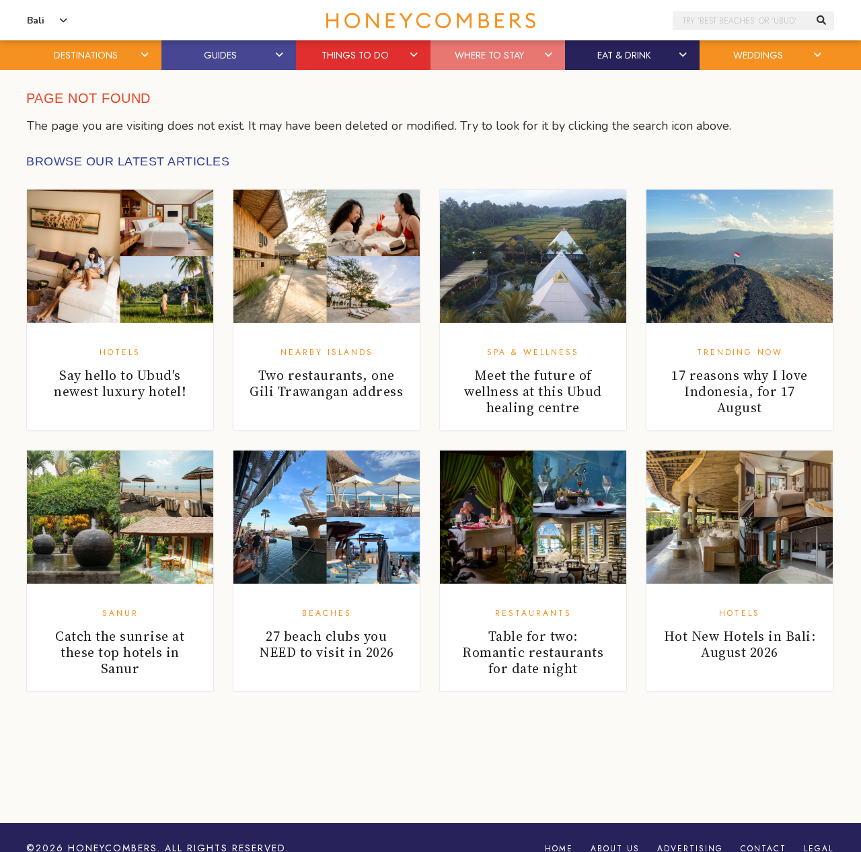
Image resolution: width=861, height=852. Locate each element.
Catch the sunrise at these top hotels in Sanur (119, 652)
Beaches (327, 613)
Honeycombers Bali (430, 20)
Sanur (120, 613)
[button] (146, 55)
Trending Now (740, 352)
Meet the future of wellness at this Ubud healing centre (533, 391)
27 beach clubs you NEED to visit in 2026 (326, 644)
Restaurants (533, 613)
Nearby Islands (326, 352)
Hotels (120, 352)
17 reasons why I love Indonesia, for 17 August (739, 391)
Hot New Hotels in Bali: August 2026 (740, 644)
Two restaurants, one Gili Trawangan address (326, 383)
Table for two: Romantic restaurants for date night (532, 652)
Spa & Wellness (533, 352)
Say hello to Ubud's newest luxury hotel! (120, 383)
